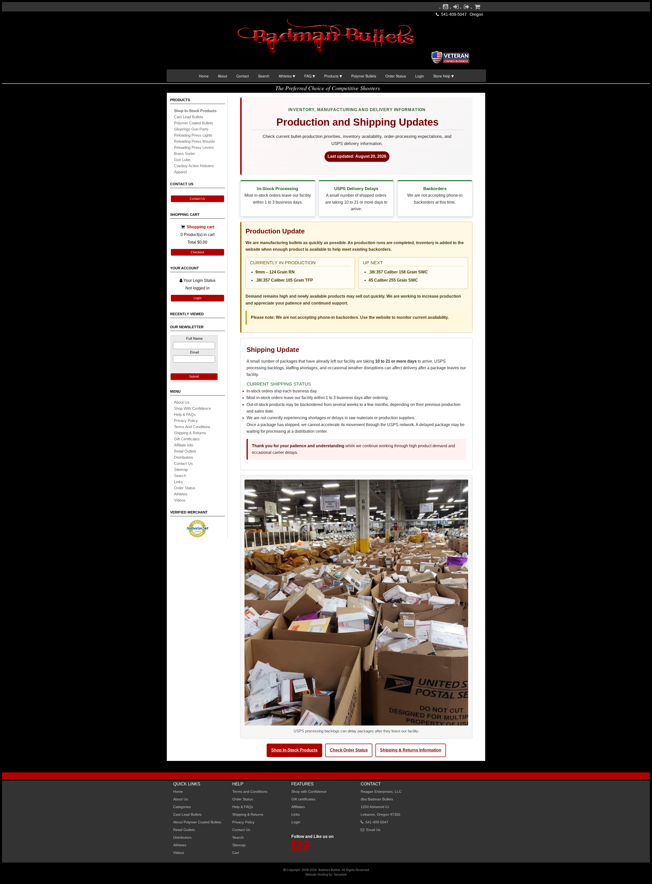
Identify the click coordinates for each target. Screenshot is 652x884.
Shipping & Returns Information (410, 750)
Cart (235, 853)
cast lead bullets (188, 117)
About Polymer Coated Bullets (197, 822)
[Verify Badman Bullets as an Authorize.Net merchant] (197, 535)
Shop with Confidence (192, 408)
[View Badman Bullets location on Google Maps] (306, 849)
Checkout (197, 252)
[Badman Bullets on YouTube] (445, 8)
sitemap (181, 469)
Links (295, 814)
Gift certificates (187, 439)
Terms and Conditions (192, 427)
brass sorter (184, 153)
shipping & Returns (190, 433)
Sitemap (239, 845)
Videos (179, 500)
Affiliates (298, 807)
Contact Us (197, 198)
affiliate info (183, 445)
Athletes (179, 845)
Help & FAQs (185, 414)
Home (204, 75)
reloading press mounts (194, 141)
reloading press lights (193, 135)
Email (194, 352)
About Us (181, 402)
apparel (180, 172)
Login (419, 75)
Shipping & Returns (247, 814)
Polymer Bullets (363, 75)
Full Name (194, 338)
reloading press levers (194, 147)
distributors (183, 457)
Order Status (395, 75)
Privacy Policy (186, 420)
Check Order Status (349, 750)
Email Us (373, 830)
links (178, 482)
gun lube (182, 159)
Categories (182, 807)
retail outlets (185, 451)
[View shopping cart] (477, 8)
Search (263, 75)
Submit (194, 376)
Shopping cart (200, 227)
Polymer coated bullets (193, 123)
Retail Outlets (184, 830)
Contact (242, 75)
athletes (180, 494)
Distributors (182, 837)
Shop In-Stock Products (294, 750)
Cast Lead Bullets (187, 814)
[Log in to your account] (456, 8)
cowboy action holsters (194, 166)
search (180, 475)
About (222, 75)
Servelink (340, 874)
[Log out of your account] (466, 8)
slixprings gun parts (191, 129)
